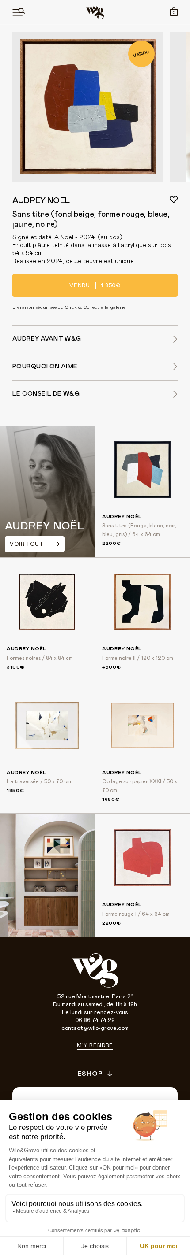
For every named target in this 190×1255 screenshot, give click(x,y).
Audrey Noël (41, 201)
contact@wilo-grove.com (95, 1028)
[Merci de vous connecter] (174, 199)
